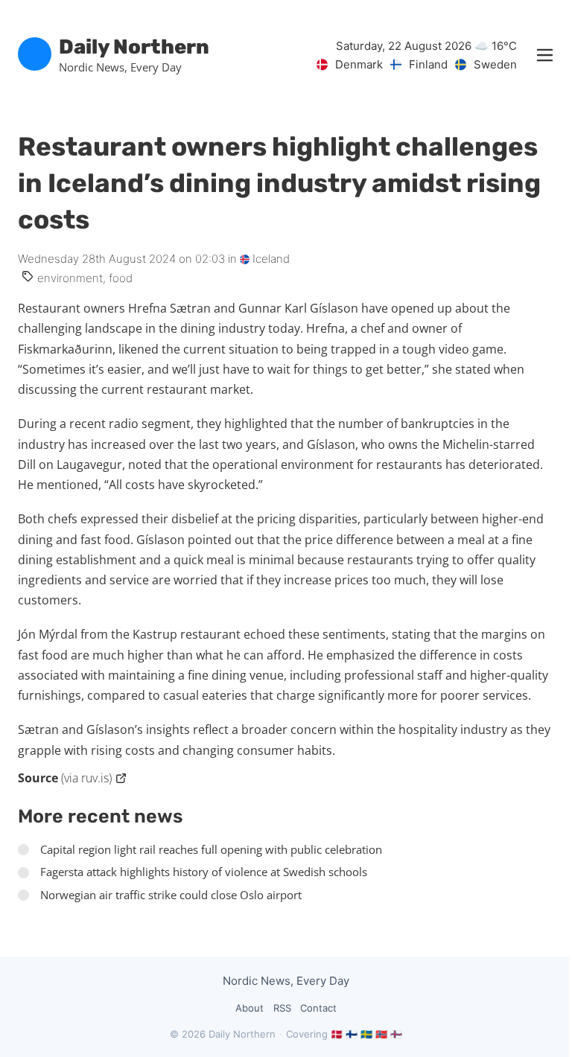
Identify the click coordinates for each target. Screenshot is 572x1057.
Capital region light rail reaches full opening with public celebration (211, 849)
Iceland (270, 259)
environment (70, 278)
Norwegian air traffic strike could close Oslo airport (171, 894)
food (121, 278)
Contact (318, 1008)
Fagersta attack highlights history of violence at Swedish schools (203, 871)
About (249, 1008)
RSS (282, 1008)
